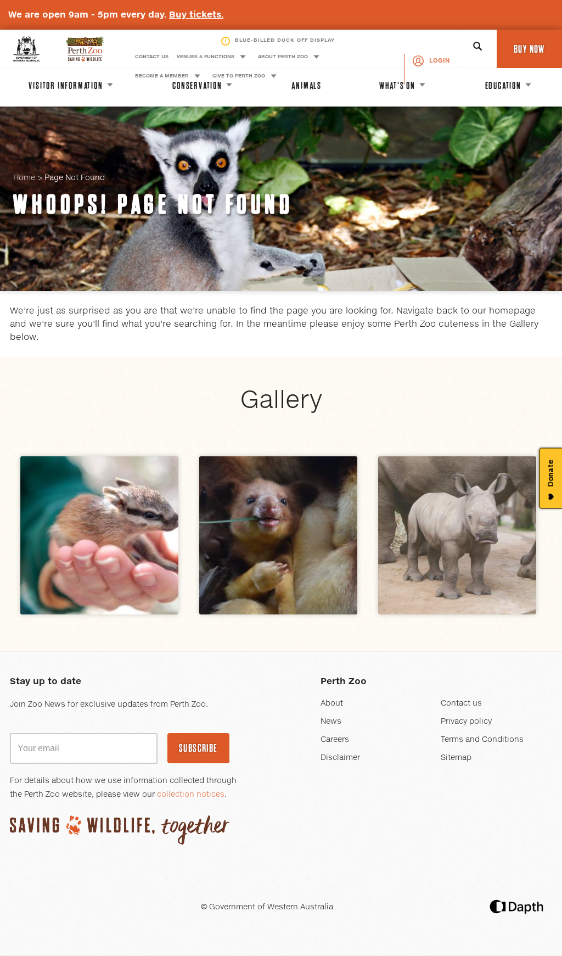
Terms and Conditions (482, 739)
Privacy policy (466, 721)
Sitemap (456, 758)
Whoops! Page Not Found (153, 204)
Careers (335, 739)
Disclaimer (340, 758)
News (331, 721)
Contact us (461, 703)
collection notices (190, 794)
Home (24, 178)
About (332, 703)
